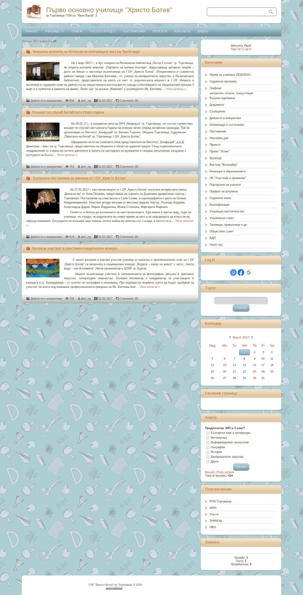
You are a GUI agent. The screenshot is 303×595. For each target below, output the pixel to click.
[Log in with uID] (233, 272)
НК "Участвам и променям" (228, 178)
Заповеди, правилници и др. (229, 224)
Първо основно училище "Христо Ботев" (109, 10)
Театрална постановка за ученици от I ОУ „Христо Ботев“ (79, 178)
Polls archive (225, 472)
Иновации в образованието (228, 171)
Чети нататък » (176, 89)
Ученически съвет (222, 218)
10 (263, 358)
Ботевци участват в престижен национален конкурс (75, 248)
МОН (213, 507)
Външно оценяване (222, 98)
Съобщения (217, 111)
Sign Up (236, 49)
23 (254, 371)
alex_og (86, 100)
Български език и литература (230, 432)
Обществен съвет (222, 231)
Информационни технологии (230, 442)
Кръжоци (215, 158)
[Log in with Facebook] (241, 272)
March (46, 41)
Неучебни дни (219, 138)
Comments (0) (129, 100)
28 (234, 378)
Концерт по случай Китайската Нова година (68, 112)
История (216, 452)
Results (210, 472)
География (218, 447)
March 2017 (241, 337)
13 (224, 365)
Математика (219, 437)
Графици (215, 88)
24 (263, 371)
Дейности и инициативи (46, 100)
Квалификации (219, 204)
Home (25, 41)
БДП (213, 238)
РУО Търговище (220, 501)
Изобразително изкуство (227, 456)
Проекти (215, 144)
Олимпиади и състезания (227, 124)
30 (254, 378)
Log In (247, 49)
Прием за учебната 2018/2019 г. (231, 74)
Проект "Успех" (220, 151)
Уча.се (214, 514)
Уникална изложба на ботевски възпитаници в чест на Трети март (86, 52)
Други (214, 461)
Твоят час (216, 244)
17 (263, 365)
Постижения (218, 131)
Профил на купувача (224, 191)
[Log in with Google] (248, 272)
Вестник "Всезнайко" (224, 164)
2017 (36, 41)
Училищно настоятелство (227, 211)
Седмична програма (223, 81)
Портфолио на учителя (225, 184)
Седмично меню (220, 198)
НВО (213, 527)
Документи (217, 104)
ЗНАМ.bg (216, 520)
